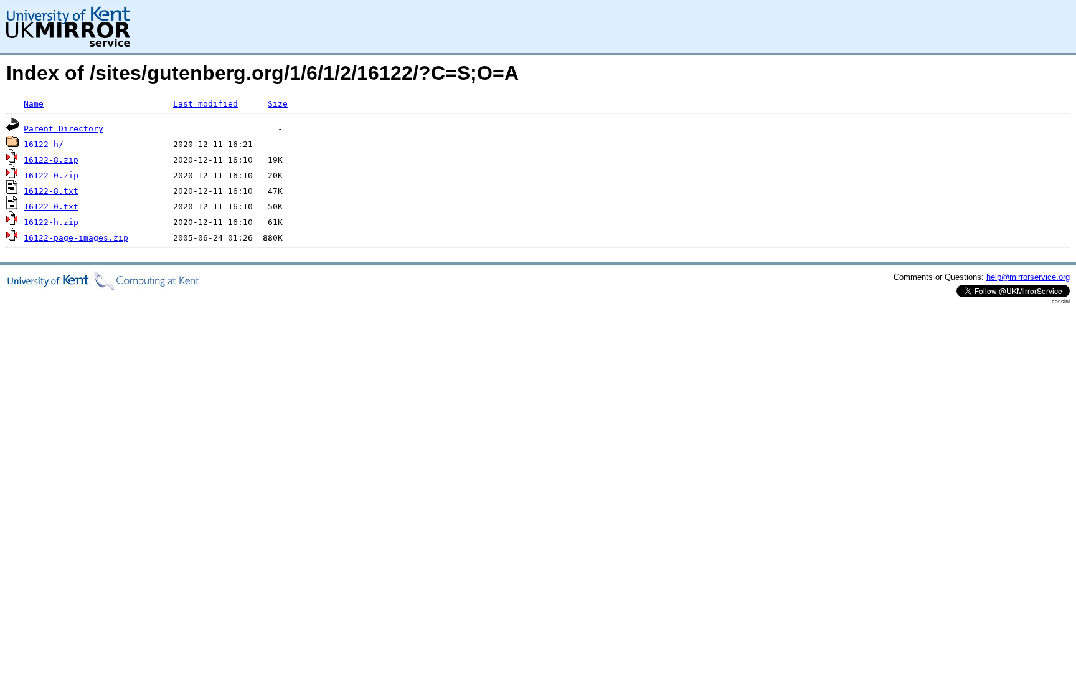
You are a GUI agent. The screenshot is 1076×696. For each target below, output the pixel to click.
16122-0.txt (51, 206)
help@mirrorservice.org (1028, 277)
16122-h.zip (51, 222)
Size (278, 103)
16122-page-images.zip (76, 237)
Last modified (205, 103)
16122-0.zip (51, 175)
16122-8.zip (51, 159)
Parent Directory (63, 128)
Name (34, 103)
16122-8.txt (51, 191)
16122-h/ (44, 144)
